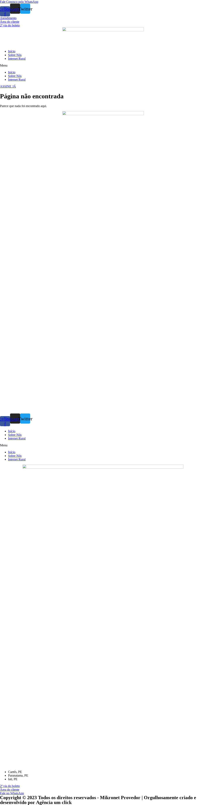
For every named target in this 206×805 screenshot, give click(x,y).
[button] (19, 1)
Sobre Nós (15, 55)
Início (11, 51)
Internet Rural (17, 58)
